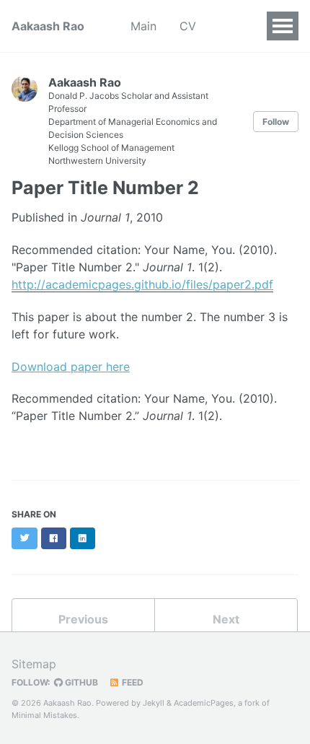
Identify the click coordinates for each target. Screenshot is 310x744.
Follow (275, 121)
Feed (131, 682)
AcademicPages (204, 703)
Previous (83, 619)
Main (143, 26)
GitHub (80, 682)
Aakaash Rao (48, 26)
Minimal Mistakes (44, 715)
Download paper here (71, 366)
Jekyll (153, 703)
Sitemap (34, 664)
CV (188, 26)
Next (226, 619)
